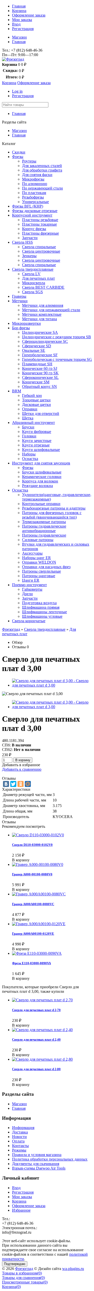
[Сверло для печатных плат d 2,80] (42, 1059)
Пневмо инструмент (29, 585)
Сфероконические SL (40, 377)
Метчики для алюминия (42, 305)
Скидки (18, 152)
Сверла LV (31, 274)
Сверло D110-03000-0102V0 (32, 845)
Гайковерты (32, 589)
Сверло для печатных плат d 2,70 (36, 1010)
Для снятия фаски (37, 175)
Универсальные (35, 202)
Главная (19, 6)
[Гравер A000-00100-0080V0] (37, 864)
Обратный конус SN (39, 386)
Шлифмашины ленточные (44, 612)
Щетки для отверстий (40, 413)
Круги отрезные (36, 445)
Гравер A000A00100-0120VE (33, 933)
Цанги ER (30, 580)
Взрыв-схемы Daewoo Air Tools (38, 1168)
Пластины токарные (39, 224)
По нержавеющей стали (42, 188)
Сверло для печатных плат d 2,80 (36, 1069)
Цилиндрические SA (40, 332)
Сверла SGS (32, 292)
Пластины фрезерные (40, 233)
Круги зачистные (36, 440)
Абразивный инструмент (33, 422)
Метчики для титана (39, 319)
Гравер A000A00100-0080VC (33, 904)
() (22, 1273)
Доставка (20, 1132)
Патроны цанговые (38, 576)
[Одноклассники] (21, 784)
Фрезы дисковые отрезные (34, 211)
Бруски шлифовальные (41, 472)
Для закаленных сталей (42, 166)
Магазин (19, 37)
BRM (16, 391)
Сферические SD (36, 346)
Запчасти (30, 238)
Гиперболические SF (40, 355)
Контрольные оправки (41, 504)
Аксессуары (32, 553)
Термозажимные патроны (44, 522)
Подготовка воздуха (39, 603)
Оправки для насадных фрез (46, 567)
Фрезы (17, 156)
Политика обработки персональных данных (49, 1159)
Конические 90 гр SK (40, 373)
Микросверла (33, 283)
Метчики (20, 301)
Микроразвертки (26, 323)
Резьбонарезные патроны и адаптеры (53, 508)
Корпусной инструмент (32, 215)
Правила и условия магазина (36, 1155)
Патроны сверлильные (41, 571)
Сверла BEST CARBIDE (43, 287)
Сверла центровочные (41, 251)
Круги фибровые (36, 431)
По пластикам (34, 193)
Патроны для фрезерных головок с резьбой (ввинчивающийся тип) (51, 515)
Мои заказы (22, 20)
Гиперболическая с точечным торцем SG (57, 359)
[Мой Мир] (28, 784)
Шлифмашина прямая (40, 607)
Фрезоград (11, 629)
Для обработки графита (42, 170)
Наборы (29, 454)
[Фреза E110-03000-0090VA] (37, 953)
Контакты (20, 1146)
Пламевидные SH (37, 364)
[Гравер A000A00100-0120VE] (38, 924)
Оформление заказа (28, 15)
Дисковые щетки (36, 404)
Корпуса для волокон (40, 481)
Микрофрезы (33, 179)
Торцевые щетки (36, 400)
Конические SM (35, 382)
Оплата (18, 1141)
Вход (16, 24)
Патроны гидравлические (44, 535)
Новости (19, 1137)
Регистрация (23, 29)
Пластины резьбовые (40, 220)
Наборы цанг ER (36, 558)
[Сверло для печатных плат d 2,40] (42, 1030)
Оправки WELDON (39, 562)
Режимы (19, 1150)
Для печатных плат (38, 278)
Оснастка (30, 458)
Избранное (21, 1210)
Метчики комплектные (41, 314)
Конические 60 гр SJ (39, 368)
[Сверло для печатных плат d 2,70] (42, 1000)
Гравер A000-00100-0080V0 (32, 874)
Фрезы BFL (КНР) (27, 206)
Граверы (19, 296)
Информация (23, 1127)
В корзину (22, 760)
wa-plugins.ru (73, 1268)
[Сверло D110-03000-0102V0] (38, 835)
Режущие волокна (37, 485)
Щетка (27, 418)
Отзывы (19, 647)
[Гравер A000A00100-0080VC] (39, 894)
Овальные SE (33, 350)
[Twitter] (13, 784)
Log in (17, 91)
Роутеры (29, 161)
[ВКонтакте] (6, 784)
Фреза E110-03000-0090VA (31, 963)
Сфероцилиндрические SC (45, 341)
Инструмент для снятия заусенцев (41, 463)
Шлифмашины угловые (42, 616)
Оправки (29, 409)
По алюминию (34, 184)
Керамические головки (41, 476)
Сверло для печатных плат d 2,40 (36, 1039)
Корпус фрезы (34, 229)
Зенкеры (29, 256)
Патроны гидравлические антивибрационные (44, 528)
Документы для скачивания (35, 1164)
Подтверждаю (14, 1264)
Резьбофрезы (33, 197)
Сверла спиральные (39, 247)
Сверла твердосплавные (32, 269)
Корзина (19, 11)
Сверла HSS (22, 242)
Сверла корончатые (28, 621)
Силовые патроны (37, 540)
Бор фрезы (21, 328)
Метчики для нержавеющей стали (51, 310)
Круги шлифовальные (41, 449)
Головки (29, 436)
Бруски (28, 427)
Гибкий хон (32, 395)
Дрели (27, 594)
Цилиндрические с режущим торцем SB (56, 337)
